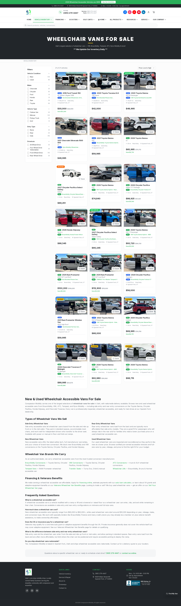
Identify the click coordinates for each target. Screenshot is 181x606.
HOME (29, 19)
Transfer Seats (75, 469)
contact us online (129, 553)
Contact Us (62, 588)
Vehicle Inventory (65, 574)
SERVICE (144, 19)
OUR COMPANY (158, 19)
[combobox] (146, 68)
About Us (62, 581)
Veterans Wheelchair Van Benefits (67, 485)
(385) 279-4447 (59, 6)
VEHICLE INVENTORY (42, 19)
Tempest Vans (30, 469)
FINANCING (59, 19)
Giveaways (62, 584)
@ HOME (101, 19)
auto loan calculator (123, 483)
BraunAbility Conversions (35, 463)
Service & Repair (64, 577)
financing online (85, 483)
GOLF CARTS (88, 19)
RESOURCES (131, 19)
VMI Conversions (76, 463)
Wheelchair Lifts (119, 469)
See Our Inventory (108, 2)
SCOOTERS (73, 19)
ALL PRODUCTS (115, 19)
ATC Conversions (120, 463)
